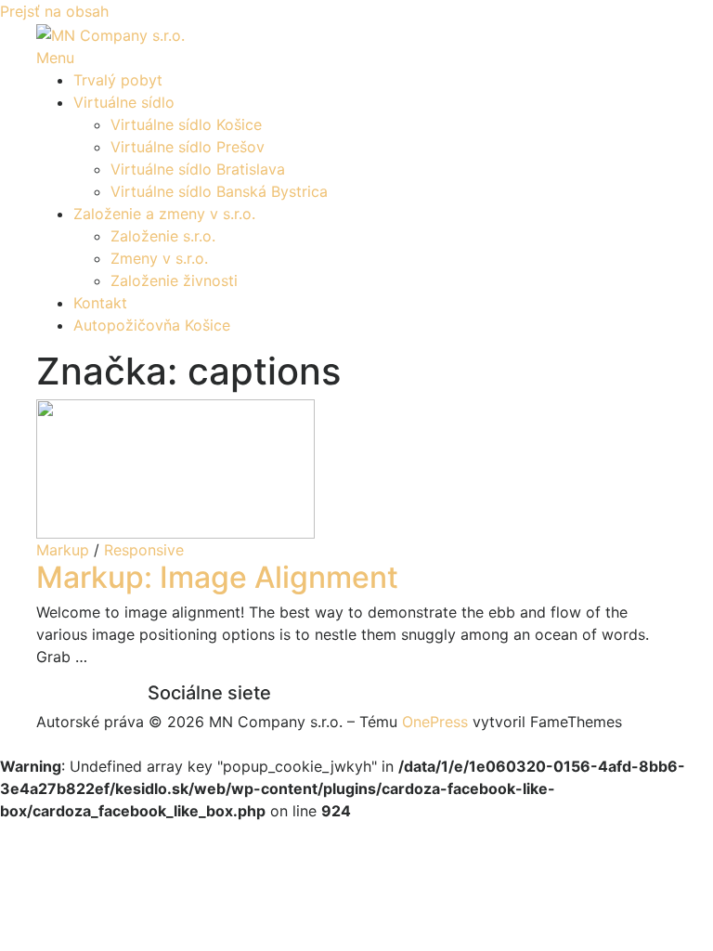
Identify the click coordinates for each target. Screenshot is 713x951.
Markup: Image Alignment (217, 577)
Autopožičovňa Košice (151, 325)
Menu (55, 57)
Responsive (144, 550)
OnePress (435, 721)
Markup (62, 550)
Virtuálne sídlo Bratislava (197, 169)
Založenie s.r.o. (162, 236)
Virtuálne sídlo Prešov (187, 146)
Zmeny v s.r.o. (159, 258)
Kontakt (100, 302)
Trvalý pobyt (117, 80)
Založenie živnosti (174, 280)
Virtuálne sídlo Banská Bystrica (219, 191)
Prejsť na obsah (54, 11)
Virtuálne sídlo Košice (186, 124)
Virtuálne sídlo (124, 102)
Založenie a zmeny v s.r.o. (164, 213)
